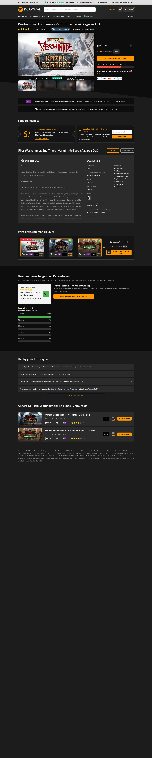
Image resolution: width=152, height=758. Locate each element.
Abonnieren (122, 136)
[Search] (93, 9)
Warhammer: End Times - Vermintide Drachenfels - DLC (61, 245)
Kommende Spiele (58, 16)
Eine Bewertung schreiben (73, 296)
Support (131, 16)
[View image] (46, 85)
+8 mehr (95, 205)
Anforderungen (127, 150)
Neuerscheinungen (74, 16)
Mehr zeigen (75, 218)
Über (113, 150)
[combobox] (75, 9)
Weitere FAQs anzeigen (76, 395)
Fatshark (90, 189)
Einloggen (111, 9)
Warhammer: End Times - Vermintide (79, 101)
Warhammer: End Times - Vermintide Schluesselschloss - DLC (89, 244)
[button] (28, 2)
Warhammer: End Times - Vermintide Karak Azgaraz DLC (32, 245)
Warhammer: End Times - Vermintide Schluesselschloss (70, 430)
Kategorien (34, 16)
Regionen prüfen (102, 74)
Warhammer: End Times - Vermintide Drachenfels (67, 414)
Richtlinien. (110, 280)
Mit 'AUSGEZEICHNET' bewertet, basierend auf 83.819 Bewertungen (86, 2)
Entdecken (22, 16)
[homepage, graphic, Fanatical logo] (29, 9)
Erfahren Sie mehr (111, 109)
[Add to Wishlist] (132, 45)
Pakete (44, 16)
